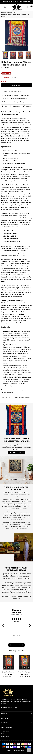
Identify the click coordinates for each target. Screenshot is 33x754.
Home (3, 12)
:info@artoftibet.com (11, 707)
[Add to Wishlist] (5, 667)
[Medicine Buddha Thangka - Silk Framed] (9, 662)
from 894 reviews (16, 615)
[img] (16, 612)
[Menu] (1, 7)
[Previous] (1, 668)
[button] (30, 7)
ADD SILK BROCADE (16, 453)
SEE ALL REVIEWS (16, 645)
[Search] (5, 7)
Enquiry (18, 91)
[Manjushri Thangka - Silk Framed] (24, 662)
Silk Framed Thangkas (12, 12)
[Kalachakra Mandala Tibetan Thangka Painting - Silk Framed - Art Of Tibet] (5, 55)
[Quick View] (12, 667)
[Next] (31, 668)
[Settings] (27, 7)
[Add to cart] (8, 667)
